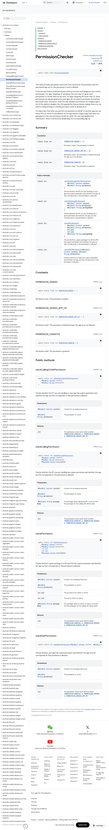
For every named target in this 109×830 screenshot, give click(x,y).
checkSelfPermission (73, 250)
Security (34, 771)
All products (35, 812)
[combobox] (53, 2)
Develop (53, 22)
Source (33, 775)
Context (79, 183)
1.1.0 (100, 61)
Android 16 (74, 764)
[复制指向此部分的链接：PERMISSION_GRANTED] (62, 334)
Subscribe (82, 825)
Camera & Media (47, 775)
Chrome (34, 802)
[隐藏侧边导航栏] (26, 826)
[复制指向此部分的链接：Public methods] (57, 360)
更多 (23, 3)
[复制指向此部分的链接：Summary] (49, 128)
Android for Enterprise (35, 767)
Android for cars (61, 775)
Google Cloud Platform (39, 809)
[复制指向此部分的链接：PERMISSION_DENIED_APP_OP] (69, 308)
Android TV (61, 780)
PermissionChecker (61, 73)
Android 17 (73, 761)
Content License (90, 709)
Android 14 (74, 771)
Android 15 (73, 768)
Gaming (47, 761)
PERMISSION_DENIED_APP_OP (75, 151)
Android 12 (73, 778)
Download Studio (86, 779)
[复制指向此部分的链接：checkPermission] (55, 534)
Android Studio (94, 3)
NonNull (71, 183)
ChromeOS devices (61, 770)
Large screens (62, 763)
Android (34, 763)
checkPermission (71, 223)
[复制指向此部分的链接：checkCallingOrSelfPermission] (68, 370)
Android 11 (73, 781)
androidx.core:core (95, 55)
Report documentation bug (101, 767)
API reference (9, 10)
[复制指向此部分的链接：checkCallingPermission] (61, 447)
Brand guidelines (51, 820)
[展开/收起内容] (44, 28)
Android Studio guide (88, 766)
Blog (32, 782)
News (33, 778)
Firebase (34, 805)
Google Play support (100, 773)
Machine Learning (47, 765)
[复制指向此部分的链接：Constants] (50, 272)
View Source (95, 58)
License (40, 820)
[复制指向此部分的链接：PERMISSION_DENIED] (60, 282)
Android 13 (73, 774)
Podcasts (34, 785)
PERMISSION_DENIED (72, 142)
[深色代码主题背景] (100, 70)
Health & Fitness (47, 770)
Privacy (46, 779)
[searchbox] (14, 18)
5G (45, 783)
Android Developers (42, 22)
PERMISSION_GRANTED (72, 162)
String (78, 185)
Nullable (71, 208)
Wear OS (60, 766)
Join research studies (100, 778)
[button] (14, 25)
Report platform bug (100, 761)
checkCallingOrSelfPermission (77, 181)
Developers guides (87, 771)
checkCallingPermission (74, 201)
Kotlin (93, 64)
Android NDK (87, 784)
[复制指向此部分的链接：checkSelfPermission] (58, 636)
